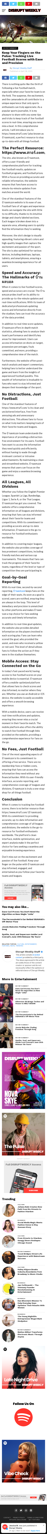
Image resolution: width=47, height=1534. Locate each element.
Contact (7, 1517)
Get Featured (34, 1520)
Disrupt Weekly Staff (22, 68)
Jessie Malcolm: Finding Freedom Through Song (23, 928)
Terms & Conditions (35, 1517)
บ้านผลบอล (19, 591)
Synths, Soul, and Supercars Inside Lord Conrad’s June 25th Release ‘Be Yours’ (22, 935)
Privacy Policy (19, 1517)
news (12, 946)
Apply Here (35, 1531)
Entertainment (31, 944)
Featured (5, 946)
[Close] (43, 1525)
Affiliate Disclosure (17, 1520)
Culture (20, 944)
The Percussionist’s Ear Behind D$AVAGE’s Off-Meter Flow (23, 920)
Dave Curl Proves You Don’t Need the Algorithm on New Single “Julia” (21, 913)
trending (19, 946)
